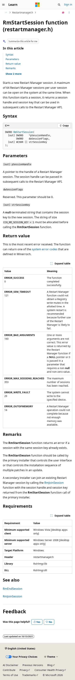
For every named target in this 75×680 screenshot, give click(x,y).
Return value (13, 63)
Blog (49, 665)
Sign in (68, 4)
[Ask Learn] (63, 12)
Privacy (24, 670)
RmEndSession (12, 589)
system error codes (44, 249)
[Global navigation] (3, 5)
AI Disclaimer (10, 665)
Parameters (12, 59)
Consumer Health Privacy (49, 670)
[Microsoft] (37, 4)
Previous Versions (32, 665)
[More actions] (69, 12)
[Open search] (59, 5)
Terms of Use (10, 675)
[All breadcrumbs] (6, 12)
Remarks (11, 68)
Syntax (9, 54)
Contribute (9, 670)
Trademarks (29, 675)
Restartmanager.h (22, 12)
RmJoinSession (54, 483)
